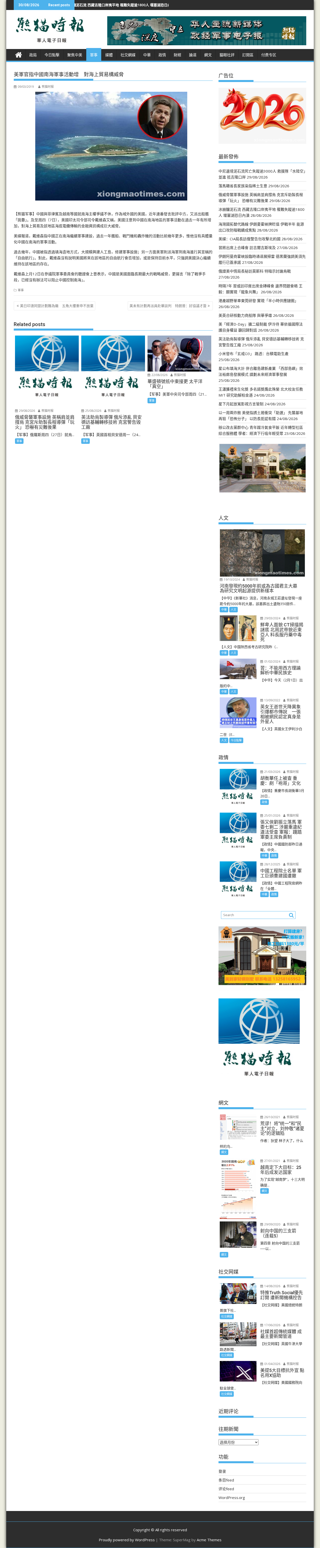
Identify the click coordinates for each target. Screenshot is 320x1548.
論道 (192, 55)
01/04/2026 (272, 1364)
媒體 (109, 55)
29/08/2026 (26, 411)
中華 (147, 55)
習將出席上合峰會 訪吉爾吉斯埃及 (247, 247)
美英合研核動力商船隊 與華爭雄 (245, 315)
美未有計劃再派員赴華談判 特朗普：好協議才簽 (168, 305)
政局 (33, 55)
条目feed (226, 1479)
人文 (233, 609)
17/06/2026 (272, 1325)
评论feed (226, 1488)
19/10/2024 (231, 579)
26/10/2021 (272, 1117)
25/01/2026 (272, 815)
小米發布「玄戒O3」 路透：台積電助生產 (253, 353)
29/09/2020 (272, 1224)
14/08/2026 (272, 1286)
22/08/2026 (159, 375)
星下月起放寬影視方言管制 (241, 403)
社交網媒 (128, 55)
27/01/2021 (272, 1161)
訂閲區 (248, 55)
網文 (208, 55)
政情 (162, 55)
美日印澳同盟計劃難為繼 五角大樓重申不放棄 (57, 305)
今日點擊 (52, 55)
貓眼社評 (227, 55)
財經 (177, 55)
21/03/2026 (272, 772)
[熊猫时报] (18, 54)
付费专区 (268, 55)
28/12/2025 (272, 864)
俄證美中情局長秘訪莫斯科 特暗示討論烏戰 (254, 271)
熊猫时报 (48, 87)
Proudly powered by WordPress (127, 1539)
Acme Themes (209, 1539)
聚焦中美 (74, 55)
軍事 (94, 55)
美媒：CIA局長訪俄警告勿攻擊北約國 (249, 238)
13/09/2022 (272, 700)
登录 (222, 1471)
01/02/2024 (272, 661)
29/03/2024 (272, 618)
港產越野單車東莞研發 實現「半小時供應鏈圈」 (258, 300)
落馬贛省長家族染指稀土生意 (242, 185)
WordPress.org (231, 1497)
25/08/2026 (92, 411)
